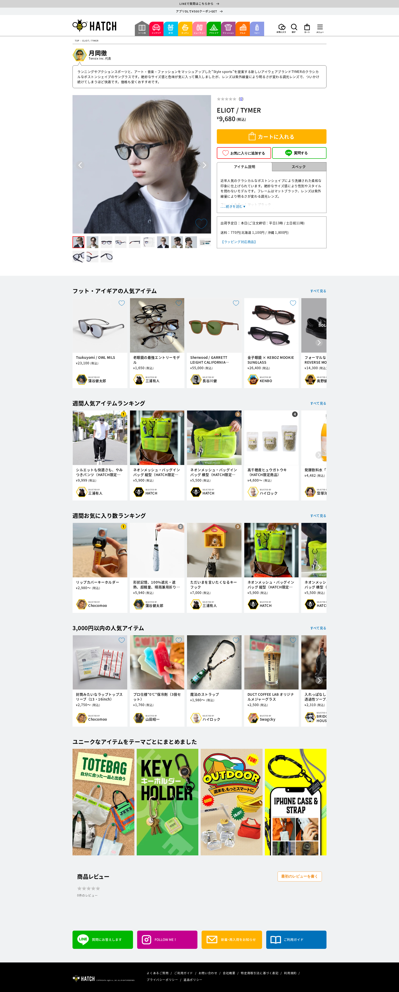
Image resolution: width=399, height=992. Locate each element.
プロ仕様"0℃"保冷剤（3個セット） (157, 697)
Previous (80, 165)
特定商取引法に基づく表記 (260, 973)
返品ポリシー (193, 979)
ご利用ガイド (184, 973)
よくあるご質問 (158, 973)
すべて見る (318, 290)
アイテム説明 (244, 166)
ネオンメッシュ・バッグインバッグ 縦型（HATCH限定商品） (156, 472)
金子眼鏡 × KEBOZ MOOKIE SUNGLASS (271, 360)
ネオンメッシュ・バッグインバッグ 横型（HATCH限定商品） (213, 472)
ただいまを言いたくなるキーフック (213, 585)
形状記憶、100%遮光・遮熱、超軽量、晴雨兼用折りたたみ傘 (156, 585)
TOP (77, 41)
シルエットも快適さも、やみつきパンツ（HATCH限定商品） (99, 472)
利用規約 (290, 973)
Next (204, 165)
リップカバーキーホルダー (97, 582)
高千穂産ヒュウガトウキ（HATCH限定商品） (267, 472)
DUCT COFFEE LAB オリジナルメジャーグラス (271, 697)
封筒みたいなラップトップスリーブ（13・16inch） (99, 697)
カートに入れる (276, 136)
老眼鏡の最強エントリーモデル (156, 360)
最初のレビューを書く (299, 876)
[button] (294, 28)
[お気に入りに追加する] (201, 224)
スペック (299, 166)
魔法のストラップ (204, 694)
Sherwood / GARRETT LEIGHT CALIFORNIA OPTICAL (208, 360)
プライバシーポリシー (163, 979)
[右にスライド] (319, 343)
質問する (301, 153)
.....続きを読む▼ (233, 206)
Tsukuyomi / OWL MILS (95, 357)
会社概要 (229, 973)
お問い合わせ (208, 973)
